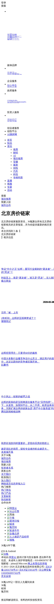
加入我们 (6, 480)
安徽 (15, 161)
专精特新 (18, 177)
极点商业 (6, 281)
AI (14, 155)
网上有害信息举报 (37, 563)
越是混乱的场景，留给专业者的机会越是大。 (25, 449)
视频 (9, 184)
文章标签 (6, 496)
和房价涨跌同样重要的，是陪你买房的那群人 (25, 443)
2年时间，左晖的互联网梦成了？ (18, 318)
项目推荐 (18, 158)
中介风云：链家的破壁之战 (15, 396)
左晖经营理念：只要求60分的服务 (19, 353)
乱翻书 (4, 365)
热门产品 (6, 493)
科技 (15, 174)
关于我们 (6, 474)
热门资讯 (6, 490)
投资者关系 (7, 468)
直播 (9, 180)
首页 (9, 140)
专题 (9, 187)
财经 (15, 152)
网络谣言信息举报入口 (13, 483)
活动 (9, 190)
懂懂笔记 (6, 321)
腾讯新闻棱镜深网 (10, 411)
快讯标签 (6, 499)
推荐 (15, 149)
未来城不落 (7, 452)
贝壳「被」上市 (9, 312)
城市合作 (6, 458)
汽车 (15, 171)
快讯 (9, 143)
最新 (15, 165)
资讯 (9, 146)
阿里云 (13, 557)
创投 (15, 168)
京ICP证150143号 (28, 570)
